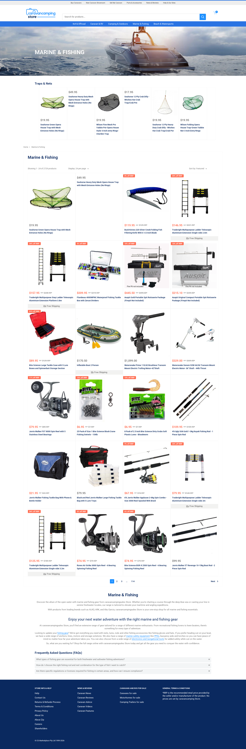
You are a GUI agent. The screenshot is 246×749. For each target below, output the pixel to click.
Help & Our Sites (169, 3)
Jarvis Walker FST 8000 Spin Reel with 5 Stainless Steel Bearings (47, 433)
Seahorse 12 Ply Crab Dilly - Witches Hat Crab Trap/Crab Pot (136, 99)
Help (37, 693)
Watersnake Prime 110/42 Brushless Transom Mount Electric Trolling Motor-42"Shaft (145, 366)
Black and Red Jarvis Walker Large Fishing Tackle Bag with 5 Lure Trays (99, 499)
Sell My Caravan (116, 3)
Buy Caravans (76, 3)
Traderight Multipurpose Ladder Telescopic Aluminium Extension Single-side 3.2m (48, 567)
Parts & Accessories (134, 3)
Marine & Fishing (141, 24)
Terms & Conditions (44, 706)
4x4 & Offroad (79, 24)
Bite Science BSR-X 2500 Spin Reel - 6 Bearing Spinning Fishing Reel (145, 567)
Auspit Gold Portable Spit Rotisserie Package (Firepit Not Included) (144, 299)
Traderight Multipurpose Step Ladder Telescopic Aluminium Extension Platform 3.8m (51, 299)
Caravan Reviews (85, 697)
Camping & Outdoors (118, 24)
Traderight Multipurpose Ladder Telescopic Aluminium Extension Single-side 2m (191, 499)
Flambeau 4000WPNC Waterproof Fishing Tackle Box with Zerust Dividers (99, 299)
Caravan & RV (96, 24)
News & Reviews (152, 3)
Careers (38, 724)
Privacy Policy (41, 711)
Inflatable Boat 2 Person (88, 365)
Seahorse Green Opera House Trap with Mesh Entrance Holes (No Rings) (52, 127)
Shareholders (41, 728)
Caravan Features (85, 711)
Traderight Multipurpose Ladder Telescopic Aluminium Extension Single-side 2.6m (191, 231)
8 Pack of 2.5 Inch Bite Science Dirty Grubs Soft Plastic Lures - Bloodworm (145, 433)
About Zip (39, 719)
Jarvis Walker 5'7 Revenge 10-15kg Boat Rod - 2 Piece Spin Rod (193, 567)
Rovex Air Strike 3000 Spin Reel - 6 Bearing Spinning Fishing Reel (96, 567)
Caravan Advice (84, 702)
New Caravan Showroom (95, 3)
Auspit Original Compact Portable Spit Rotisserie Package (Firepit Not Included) (194, 299)
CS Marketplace (43, 740)
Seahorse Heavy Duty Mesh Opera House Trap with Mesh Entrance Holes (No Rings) (80, 101)
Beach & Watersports (164, 24)
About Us (39, 715)
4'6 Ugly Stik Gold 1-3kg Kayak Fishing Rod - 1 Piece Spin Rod (192, 433)
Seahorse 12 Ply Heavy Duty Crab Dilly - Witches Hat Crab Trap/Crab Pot (163, 127)
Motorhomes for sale (130, 697)
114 (133, 581)
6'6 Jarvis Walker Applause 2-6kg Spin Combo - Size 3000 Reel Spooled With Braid (145, 499)
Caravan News (84, 693)
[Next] (211, 113)
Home (25, 147)
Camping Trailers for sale (132, 702)
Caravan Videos (84, 706)
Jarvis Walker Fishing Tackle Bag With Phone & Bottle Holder (50, 499)
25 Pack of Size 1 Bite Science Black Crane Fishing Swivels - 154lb (96, 433)
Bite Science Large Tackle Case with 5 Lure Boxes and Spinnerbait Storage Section (48, 366)
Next (213, 581)
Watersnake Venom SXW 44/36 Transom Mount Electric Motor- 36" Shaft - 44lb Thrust (193, 366)
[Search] (203, 17)
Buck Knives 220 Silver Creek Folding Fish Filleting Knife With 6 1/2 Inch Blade (143, 231)
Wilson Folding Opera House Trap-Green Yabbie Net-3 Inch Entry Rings (192, 127)
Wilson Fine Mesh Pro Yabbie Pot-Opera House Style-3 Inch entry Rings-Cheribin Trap (107, 129)
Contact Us (40, 697)
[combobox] (131, 17)
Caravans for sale (128, 693)
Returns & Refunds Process (48, 702)
